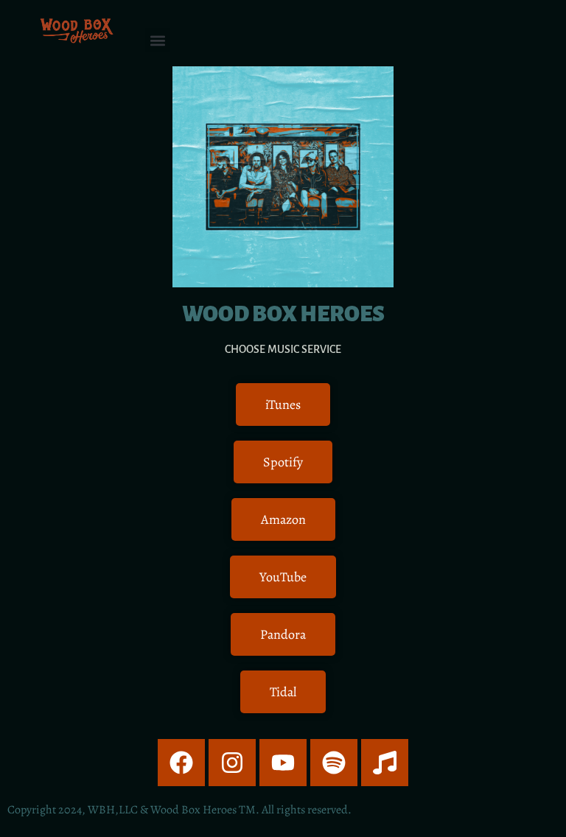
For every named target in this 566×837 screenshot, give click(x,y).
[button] (157, 40)
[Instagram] (232, 762)
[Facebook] (181, 762)
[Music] (384, 762)
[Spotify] (333, 762)
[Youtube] (283, 762)
